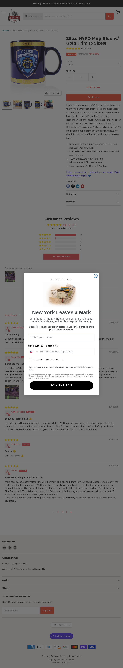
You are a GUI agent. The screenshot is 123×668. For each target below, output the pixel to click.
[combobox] (33, 351)
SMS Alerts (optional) (43, 345)
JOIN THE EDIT (61, 385)
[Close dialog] (96, 276)
